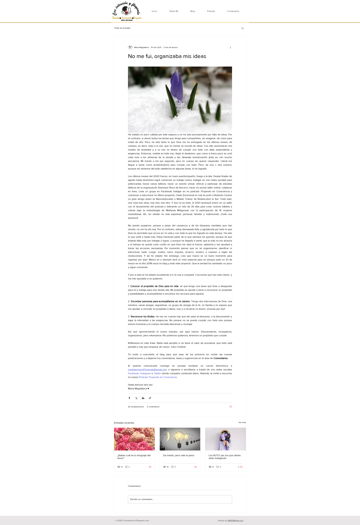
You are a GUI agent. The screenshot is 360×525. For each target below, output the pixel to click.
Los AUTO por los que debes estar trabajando (225, 457)
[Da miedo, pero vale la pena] (180, 439)
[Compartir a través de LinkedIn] (143, 398)
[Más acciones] (230, 47)
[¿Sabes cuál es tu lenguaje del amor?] (134, 439)
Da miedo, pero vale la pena (178, 455)
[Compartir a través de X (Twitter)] (136, 398)
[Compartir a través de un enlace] (150, 398)
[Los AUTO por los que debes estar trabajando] (225, 439)
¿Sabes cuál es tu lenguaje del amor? (134, 457)
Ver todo (242, 422)
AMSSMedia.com (235, 520)
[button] (242, 28)
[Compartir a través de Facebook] (129, 398)
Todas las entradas (122, 28)
